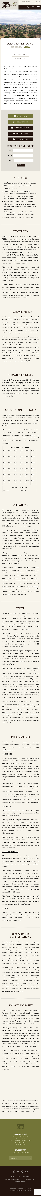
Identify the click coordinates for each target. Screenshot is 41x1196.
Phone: (10, 160)
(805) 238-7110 (20, 1138)
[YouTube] (26, 1171)
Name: (10, 151)
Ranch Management (12, 1179)
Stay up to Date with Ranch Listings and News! (20, 1153)
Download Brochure (22, 128)
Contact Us (15, 1176)
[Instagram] (22, 1171)
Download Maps (22, 139)
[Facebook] (14, 1171)
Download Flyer (21, 133)
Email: (10, 155)
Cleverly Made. (26, 1190)
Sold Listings (20, 1182)
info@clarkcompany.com (20, 1140)
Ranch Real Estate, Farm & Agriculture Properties (31, 2)
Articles (26, 1176)
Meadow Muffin (30, 1179)
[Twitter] (18, 1171)
